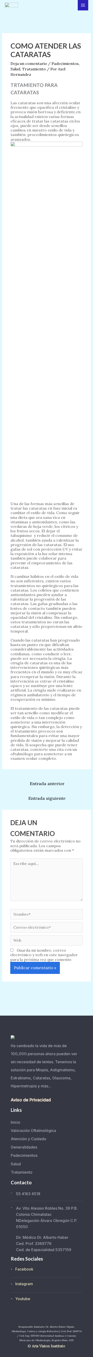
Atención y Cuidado (28, 1138)
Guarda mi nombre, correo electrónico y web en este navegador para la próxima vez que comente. (44, 955)
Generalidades (24, 1147)
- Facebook (22, 1269)
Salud (15, 69)
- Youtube (20, 1298)
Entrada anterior (47, 783)
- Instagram (22, 1283)
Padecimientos (65, 63)
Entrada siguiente (47, 798)
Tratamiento (34, 69)
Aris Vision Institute (48, 1346)
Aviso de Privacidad (31, 1099)
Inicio (15, 1122)
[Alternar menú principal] (83, 5)
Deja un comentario (28, 63)
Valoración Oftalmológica (33, 1130)
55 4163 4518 (28, 1193)
